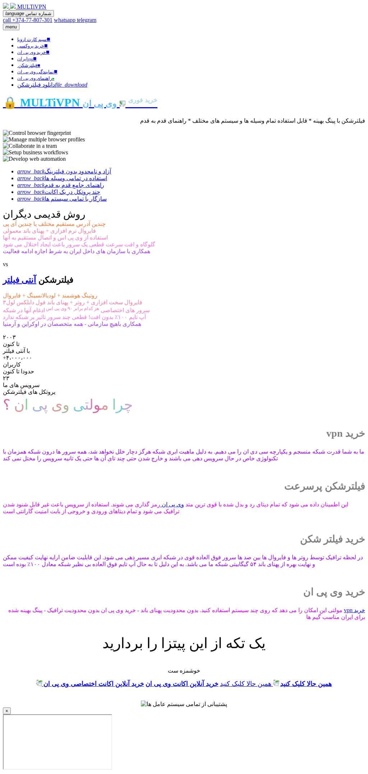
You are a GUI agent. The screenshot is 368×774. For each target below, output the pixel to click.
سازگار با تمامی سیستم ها (62, 199)
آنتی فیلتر (19, 279)
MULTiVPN (31, 7)
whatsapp (65, 20)
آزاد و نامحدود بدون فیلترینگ (64, 171)
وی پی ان (172, 504)
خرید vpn (354, 610)
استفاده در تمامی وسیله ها (62, 178)
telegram (86, 20)
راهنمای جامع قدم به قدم (60, 185)
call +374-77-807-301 (27, 20)
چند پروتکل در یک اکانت (58, 192)
